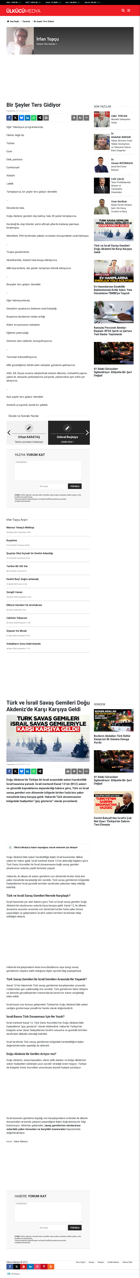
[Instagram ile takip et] (37, 1266)
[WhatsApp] (34, 118)
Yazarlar (26, 21)
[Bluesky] (21, 118)
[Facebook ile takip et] (9, 1266)
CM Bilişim (15, 1274)
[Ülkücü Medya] (23, 10)
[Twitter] (15, 118)
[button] (74, 118)
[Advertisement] (70, 78)
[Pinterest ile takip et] (44, 1266)
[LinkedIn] (27, 118)
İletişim (101, 1262)
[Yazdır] (46, 118)
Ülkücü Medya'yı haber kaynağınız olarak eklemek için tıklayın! (46, 847)
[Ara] (123, 10)
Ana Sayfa (14, 21)
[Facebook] (9, 118)
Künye (91, 1262)
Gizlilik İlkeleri (113, 1262)
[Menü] (128, 10)
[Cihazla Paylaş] (40, 118)
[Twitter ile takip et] (16, 1266)
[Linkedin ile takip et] (30, 1266)
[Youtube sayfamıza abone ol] (23, 1266)
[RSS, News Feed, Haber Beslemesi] (50, 1266)
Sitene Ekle (127, 1262)
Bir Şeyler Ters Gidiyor (44, 21)
